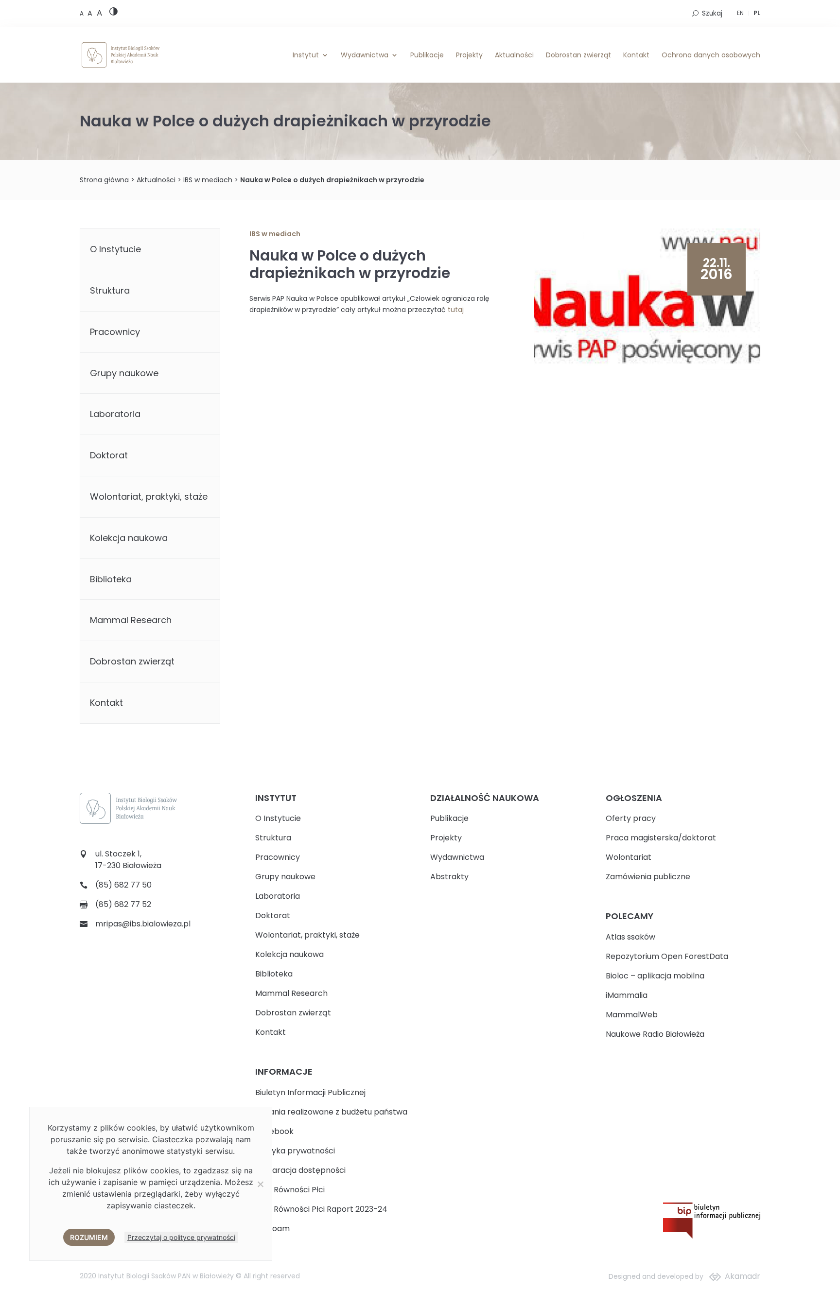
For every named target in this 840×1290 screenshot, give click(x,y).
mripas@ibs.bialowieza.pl (143, 923)
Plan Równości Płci (290, 1189)
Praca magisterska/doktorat (661, 837)
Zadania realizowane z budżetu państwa (331, 1111)
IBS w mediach (207, 180)
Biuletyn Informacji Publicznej (310, 1092)
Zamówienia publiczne (648, 876)
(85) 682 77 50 (123, 884)
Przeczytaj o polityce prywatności (181, 1237)
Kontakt (636, 55)
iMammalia (627, 995)
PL (756, 13)
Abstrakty (449, 876)
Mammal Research (131, 620)
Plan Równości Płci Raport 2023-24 (321, 1209)
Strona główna (104, 180)
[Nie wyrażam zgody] (260, 1184)
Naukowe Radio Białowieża (655, 1034)
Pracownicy (115, 332)
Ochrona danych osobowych (711, 55)
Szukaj (712, 13)
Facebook (274, 1131)
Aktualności (514, 55)
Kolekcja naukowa (129, 538)
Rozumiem (89, 1237)
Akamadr (742, 1276)
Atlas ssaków (630, 936)
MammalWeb (632, 1014)
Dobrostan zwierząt (578, 55)
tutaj (456, 309)
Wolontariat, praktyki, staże (149, 496)
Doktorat (109, 455)
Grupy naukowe (124, 373)
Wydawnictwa (364, 55)
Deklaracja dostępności (300, 1170)
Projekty (469, 55)
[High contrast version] (113, 13)
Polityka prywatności (295, 1150)
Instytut (306, 55)
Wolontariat (628, 857)
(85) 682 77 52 (123, 904)
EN (740, 13)
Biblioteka (111, 579)
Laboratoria (115, 414)
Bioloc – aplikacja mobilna (655, 975)
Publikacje (427, 55)
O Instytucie (115, 249)
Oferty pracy (631, 818)
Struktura (110, 290)
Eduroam (272, 1228)
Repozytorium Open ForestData (667, 956)
